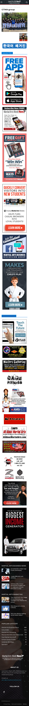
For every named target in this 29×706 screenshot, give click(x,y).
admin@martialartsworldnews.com (11, 680)
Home (3, 7)
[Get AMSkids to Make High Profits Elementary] (5, 571)
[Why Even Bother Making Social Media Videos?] (5, 616)
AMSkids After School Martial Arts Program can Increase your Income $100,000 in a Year (18, 586)
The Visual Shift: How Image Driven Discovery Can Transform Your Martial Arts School (19, 600)
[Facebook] (4, 692)
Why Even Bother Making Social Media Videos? (18, 614)
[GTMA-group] (14, 31)
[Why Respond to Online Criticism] (5, 608)
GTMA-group (9, 7)
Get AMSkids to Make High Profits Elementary (18, 569)
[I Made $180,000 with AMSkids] (5, 578)
